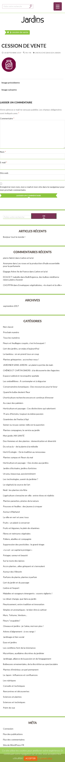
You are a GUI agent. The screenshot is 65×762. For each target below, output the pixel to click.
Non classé (8, 327)
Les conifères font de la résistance (19, 648)
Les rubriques (9, 680)
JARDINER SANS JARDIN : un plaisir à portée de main (28, 365)
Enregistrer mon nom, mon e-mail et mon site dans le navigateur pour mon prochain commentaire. (32, 188)
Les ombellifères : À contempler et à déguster (24, 381)
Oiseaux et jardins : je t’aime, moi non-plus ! (23, 626)
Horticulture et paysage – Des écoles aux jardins (26, 463)
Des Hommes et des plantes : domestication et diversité (29, 441)
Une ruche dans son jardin (48, 53)
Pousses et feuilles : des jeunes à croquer (22, 506)
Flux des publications (13, 734)
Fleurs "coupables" (11, 620)
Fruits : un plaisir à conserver (16, 522)
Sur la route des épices (13, 560)
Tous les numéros (11, 337)
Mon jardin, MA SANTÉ (13, 435)
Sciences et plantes (12, 697)
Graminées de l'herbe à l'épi (16, 419)
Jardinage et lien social (13, 637)
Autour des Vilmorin (12, 571)
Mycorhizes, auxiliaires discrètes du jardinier (23, 653)
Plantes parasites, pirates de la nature (21, 501)
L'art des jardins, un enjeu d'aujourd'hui (21, 348)
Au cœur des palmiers (13, 403)
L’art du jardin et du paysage (16, 582)
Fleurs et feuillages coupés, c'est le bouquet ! (24, 343)
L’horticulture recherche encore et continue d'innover (28, 397)
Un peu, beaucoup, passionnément (19, 473)
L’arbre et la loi (27, 258)
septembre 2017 (11, 306)
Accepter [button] (31, 758)
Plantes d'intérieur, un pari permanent (21, 669)
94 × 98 (28, 53)
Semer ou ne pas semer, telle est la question (23, 424)
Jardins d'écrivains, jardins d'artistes (20, 468)
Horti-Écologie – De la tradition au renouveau (24, 452)
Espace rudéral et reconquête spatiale (21, 376)
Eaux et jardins (10, 642)
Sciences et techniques (14, 702)
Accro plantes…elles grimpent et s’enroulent (24, 566)
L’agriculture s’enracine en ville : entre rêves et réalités (28, 495)
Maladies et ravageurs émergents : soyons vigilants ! (27, 593)
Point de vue (9, 707)
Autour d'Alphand (11, 512)
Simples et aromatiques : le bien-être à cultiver (25, 609)
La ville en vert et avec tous (16, 517)
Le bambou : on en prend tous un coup (21, 354)
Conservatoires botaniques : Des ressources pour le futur (30, 386)
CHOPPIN (8, 285)
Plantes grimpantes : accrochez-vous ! (21, 359)
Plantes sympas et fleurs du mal (18, 457)
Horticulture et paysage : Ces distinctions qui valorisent (29, 408)
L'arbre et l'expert (11, 588)
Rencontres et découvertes (16, 691)
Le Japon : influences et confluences (20, 675)
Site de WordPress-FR (13, 745)
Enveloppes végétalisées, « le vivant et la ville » (40, 285)
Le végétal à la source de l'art (16, 484)
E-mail (3, 162)
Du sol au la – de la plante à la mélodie (20, 446)
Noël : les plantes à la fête (15, 490)
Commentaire (7, 118)
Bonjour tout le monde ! (14, 237)
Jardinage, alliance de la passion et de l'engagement (27, 658)
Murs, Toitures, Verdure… (15, 615)
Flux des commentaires (14, 739)
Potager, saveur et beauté (15, 555)
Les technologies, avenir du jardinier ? (20, 479)
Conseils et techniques (14, 686)
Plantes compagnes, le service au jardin (21, 430)
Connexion (8, 728)
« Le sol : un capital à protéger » (17, 550)
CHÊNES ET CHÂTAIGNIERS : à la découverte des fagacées (31, 370)
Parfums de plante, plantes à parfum (20, 577)
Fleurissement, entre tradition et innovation (23, 604)
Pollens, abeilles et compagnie (17, 539)
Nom (3, 152)
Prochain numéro (11, 332)
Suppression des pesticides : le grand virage (23, 544)
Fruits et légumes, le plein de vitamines (21, 528)
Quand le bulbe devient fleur (16, 392)
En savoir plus (45, 758)
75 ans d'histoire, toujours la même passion (23, 414)
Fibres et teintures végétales (17, 533)
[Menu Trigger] (58, 6)
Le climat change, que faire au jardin (19, 599)
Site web (4, 173)
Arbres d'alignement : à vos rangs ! (19, 631)
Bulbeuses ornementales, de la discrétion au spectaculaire (30, 664)
